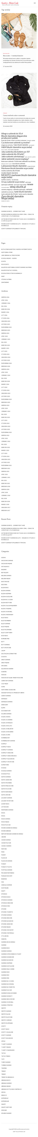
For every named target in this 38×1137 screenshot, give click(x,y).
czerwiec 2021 (5, 477)
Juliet (14, 1131)
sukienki (29, 189)
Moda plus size (6, 825)
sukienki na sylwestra (8, 987)
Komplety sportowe (7, 762)
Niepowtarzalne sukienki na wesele (12, 834)
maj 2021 (4, 480)
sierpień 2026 (5, 297)
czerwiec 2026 (5, 303)
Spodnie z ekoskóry (7, 930)
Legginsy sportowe (7, 801)
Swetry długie (5, 1014)
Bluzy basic (4, 617)
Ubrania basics (5, 1080)
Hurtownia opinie (6, 252)
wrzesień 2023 (5, 402)
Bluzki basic (5, 587)
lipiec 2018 (4, 492)
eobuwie (4, 671)
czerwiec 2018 (5, 495)
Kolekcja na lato (6, 725)
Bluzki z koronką (6, 611)
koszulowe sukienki (18, 163)
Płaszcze (4, 858)
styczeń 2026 (5, 318)
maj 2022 (4, 444)
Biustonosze (5, 581)
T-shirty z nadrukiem (7, 1050)
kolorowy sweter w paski (6, 163)
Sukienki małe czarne (7, 969)
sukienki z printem (7, 1005)
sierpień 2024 (5, 369)
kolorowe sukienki (7, 161)
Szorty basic (5, 1029)
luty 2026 (4, 315)
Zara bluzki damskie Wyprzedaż (12, 197)
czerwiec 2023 (5, 411)
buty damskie (6, 53)
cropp (3, 650)
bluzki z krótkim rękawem (19, 140)
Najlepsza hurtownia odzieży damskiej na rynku (16, 267)
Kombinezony (5, 737)
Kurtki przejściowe (7, 786)
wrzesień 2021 (5, 468)
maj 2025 (4, 342)
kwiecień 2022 (5, 447)
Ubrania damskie (6, 1083)
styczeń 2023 (5, 423)
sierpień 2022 (5, 435)
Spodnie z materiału (7, 933)
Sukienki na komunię (7, 984)
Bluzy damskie (5, 623)
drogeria (4, 665)
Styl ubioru (5, 936)
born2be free (5, 638)
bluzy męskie (5, 626)
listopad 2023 (5, 396)
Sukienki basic (5, 948)
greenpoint (31, 145)
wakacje (4, 1095)
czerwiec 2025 (5, 339)
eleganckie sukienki (7, 668)
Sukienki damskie (6, 951)
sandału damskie (6, 885)
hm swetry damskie (13, 149)
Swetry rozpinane (7, 1023)
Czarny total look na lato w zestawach (14, 115)
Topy (2, 1059)
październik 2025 (6, 327)
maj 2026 (4, 306)
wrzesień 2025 (5, 330)
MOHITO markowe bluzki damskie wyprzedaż (18, 176)
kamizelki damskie (6, 701)
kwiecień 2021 (5, 483)
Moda (3, 816)
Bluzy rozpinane (6, 629)
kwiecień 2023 (5, 417)
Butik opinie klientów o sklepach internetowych (16, 249)
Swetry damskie (6, 1011)
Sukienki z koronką (7, 1002)
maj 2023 (4, 414)
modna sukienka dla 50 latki (10, 171)
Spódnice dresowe (7, 903)
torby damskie (5, 1062)
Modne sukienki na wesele (9, 828)
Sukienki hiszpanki (6, 963)
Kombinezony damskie (8, 740)
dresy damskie (5, 659)
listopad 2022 (5, 429)
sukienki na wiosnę (7, 192)
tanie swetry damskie (26, 194)
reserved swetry (5, 187)
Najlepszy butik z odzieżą (9, 270)
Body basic (4, 635)
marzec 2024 (5, 384)
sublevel (4, 939)
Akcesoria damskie (7, 560)
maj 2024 (4, 378)
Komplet (4, 743)
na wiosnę (15, 180)
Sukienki (3, 945)
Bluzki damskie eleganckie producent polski (14, 137)
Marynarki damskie (7, 810)
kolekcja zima (5, 734)
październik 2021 (6, 465)
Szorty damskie (6, 1035)
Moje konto (5, 264)
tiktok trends (5, 1056)
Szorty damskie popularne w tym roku (13, 228)
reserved (4, 879)
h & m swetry (4, 149)
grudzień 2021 (5, 459)
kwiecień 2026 (5, 309)
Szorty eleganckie (7, 1038)
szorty (3, 1026)
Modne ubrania (6, 831)
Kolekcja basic (6, 716)
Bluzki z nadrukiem (7, 614)
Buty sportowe (6, 647)
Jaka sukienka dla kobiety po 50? (15, 152)
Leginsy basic (5, 804)
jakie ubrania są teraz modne (10, 255)
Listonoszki (5, 807)
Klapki (3, 707)
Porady (3, 864)
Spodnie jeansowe (7, 924)
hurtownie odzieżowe (8, 689)
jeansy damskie (6, 695)
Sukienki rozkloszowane (9, 993)
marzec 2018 (5, 504)
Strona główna (6, 279)
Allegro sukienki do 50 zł (12, 134)
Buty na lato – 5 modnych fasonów (13, 56)
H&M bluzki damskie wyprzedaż (16, 147)
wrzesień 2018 (5, 486)
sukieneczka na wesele (8, 942)
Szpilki (3, 1041)
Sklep (3, 276)
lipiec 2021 (4, 474)
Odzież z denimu (6, 846)
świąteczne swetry (5, 201)
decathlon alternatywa (9, 653)
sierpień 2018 (5, 489)
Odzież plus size (6, 843)
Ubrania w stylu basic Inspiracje (11, 1089)
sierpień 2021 (5, 471)
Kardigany (4, 704)
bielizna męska (5, 578)
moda (3, 813)
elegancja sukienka (7, 145)
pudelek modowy (6, 876)
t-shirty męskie (6, 1047)
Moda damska (5, 819)
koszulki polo (5, 774)
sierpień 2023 (5, 405)
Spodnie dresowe (6, 918)
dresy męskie (5, 662)
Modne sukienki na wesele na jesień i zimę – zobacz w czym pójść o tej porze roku (17, 215)
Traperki (4, 1068)
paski (2, 852)
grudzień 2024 (5, 357)
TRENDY (5, 113)
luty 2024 (4, 387)
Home (3, 686)
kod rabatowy (6, 710)
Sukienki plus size (6, 990)
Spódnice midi (5, 906)
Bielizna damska (6, 575)
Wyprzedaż (4, 1098)
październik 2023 (6, 399)
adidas (3, 557)
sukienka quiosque (19, 189)
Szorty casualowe (7, 1032)
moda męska (5, 822)
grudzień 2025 (5, 321)
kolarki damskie (6, 713)
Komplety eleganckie (7, 759)
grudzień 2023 (5, 393)
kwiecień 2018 (5, 501)
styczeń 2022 (5, 456)
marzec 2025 (5, 348)
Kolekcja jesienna (6, 719)
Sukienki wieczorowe (8, 999)
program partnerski (7, 873)
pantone (4, 849)
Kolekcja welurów (7, 728)
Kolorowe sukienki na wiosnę (24, 161)
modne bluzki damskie (9, 173)
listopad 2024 (5, 360)
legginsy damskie (6, 798)
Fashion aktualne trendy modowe (12, 677)
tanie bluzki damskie (23, 192)
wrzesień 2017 (5, 510)
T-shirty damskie (6, 1044)
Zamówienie (5, 282)
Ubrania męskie (6, 1086)
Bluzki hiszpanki (6, 593)
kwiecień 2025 (5, 345)
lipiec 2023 (4, 408)
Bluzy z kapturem (6, 632)
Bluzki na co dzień (7, 599)
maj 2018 (4, 498)
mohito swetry (6, 180)
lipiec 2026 (4, 300)
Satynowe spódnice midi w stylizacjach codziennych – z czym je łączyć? (18, 220)
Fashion (3, 674)
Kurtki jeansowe (6, 780)
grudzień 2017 (5, 507)
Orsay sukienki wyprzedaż (13, 182)
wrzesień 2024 (5, 366)
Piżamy (3, 855)
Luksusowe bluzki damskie (14, 166)
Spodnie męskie (6, 927)
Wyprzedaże (5, 1101)
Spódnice (4, 894)
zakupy (3, 1104)
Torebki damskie (6, 1065)
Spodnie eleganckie (7, 921)
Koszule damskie (6, 771)
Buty (2, 641)
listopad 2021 (5, 462)
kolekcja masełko (7, 722)
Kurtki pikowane (6, 783)
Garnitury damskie (7, 680)
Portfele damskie (6, 870)
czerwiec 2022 (5, 441)
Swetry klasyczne (6, 1017)
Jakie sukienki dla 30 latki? (12, 154)
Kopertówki (5, 765)
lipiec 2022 (4, 438)
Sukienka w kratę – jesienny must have (13, 211)
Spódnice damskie (6, 900)
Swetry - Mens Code (9, 3)
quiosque (28, 182)
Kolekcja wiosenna (7, 731)
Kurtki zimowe (6, 795)
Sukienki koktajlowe (7, 966)
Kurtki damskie (6, 777)
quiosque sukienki (7, 185)
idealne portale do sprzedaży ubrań (12, 692)
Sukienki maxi (5, 972)
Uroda (3, 1092)
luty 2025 (4, 351)
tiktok (3, 1053)
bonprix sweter (31, 140)
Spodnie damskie (6, 915)
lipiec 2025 (4, 336)
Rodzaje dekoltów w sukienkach (11, 273)
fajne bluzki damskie (21, 145)
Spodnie (3, 909)
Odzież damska (6, 840)
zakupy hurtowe (6, 1107)
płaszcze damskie (6, 861)
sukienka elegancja (6, 189)
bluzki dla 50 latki (6, 140)
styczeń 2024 (5, 390)
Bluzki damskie (5, 590)
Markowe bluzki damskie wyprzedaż (17, 168)
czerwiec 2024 (5, 375)
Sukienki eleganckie (7, 960)
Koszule (3, 768)
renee (30, 184)
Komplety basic (6, 746)
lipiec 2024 (4, 372)
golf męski (4, 683)
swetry (3, 1008)
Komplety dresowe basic (9, 755)
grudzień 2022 (5, 426)
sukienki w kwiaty (6, 996)
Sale (2, 882)
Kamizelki (4, 698)
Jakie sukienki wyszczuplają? (15, 159)
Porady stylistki (6, 867)
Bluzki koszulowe (6, 596)
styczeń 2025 (5, 354)
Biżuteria (4, 584)
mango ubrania (31, 166)
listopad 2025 (5, 324)
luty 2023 (4, 420)
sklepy (3, 891)
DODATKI (4, 656)
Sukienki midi (5, 975)
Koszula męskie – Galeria (9, 258)
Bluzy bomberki (6, 620)
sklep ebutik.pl (18, 187)
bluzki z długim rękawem (9, 605)
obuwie (3, 837)
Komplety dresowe (7, 752)
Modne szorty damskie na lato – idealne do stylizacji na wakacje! (18, 224)
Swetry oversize (6, 1020)
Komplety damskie (7, 749)
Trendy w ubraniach (7, 1077)
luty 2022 (4, 453)
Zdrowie (4, 1110)
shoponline (4, 888)
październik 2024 (6, 363)
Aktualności (5, 566)
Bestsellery (4, 572)
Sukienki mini (5, 978)
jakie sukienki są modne (30, 156)
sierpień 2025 (5, 333)
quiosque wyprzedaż (20, 184)
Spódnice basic (6, 897)
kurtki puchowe (6, 789)
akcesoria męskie (6, 563)
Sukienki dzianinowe (7, 957)
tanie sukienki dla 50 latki (9, 194)
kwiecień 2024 (5, 381)
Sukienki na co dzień (7, 981)
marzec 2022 (5, 450)
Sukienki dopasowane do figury (11, 954)
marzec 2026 (5, 312)
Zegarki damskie (6, 1113)
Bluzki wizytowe (6, 602)
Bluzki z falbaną (6, 608)
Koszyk (3, 261)
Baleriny (4, 569)
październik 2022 (6, 432)
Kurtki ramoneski (6, 792)
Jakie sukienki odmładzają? (12, 156)
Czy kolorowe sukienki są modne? (15, 143)
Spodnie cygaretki (7, 912)
